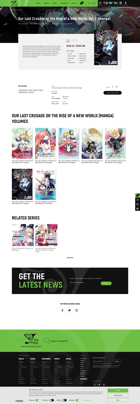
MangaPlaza (83, 60)
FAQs (81, 368)
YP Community (83, 358)
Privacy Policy (106, 367)
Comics (57, 359)
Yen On (81, 383)
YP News (82, 360)
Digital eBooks (18, 10)
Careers (82, 366)
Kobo (69, 60)
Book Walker (83, 56)
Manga (32, 359)
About (81, 364)
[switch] (52, 400)
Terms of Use (115, 367)
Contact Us (82, 376)
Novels (21, 359)
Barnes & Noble (72, 56)
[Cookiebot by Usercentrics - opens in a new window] (19, 401)
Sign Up (117, 361)
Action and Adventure (23, 90)
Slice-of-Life (21, 381)
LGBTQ (20, 375)
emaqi (81, 62)
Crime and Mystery (22, 366)
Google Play (83, 58)
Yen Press (82, 381)
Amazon (70, 53)
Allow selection (118, 395)
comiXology (71, 58)
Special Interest (22, 383)
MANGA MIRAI (71, 62)
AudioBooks (46, 359)
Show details (86, 400)
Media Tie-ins (57, 377)
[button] (70, 257)
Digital (68, 359)
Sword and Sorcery (23, 92)
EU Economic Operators (83, 373)
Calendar (82, 362)
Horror (20, 373)
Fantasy (35, 90)
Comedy (20, 364)
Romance (41, 90)
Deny (118, 400)
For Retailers (83, 370)
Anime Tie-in (31, 92)
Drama (31, 90)
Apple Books (83, 53)
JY (80, 385)
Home (13, 10)
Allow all (118, 390)
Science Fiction (22, 379)
